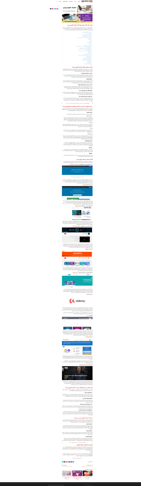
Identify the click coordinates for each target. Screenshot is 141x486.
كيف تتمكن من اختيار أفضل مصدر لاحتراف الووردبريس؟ (85, 55)
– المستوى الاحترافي (89, 62)
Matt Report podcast (83, 364)
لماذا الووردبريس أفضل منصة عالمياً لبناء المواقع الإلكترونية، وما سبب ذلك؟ (75, 103)
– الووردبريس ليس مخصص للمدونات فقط (87, 34)
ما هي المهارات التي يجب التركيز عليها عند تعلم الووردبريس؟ (84, 37)
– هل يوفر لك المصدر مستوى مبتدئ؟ (87, 58)
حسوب (87, 315)
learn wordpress (86, 184)
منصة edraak (75, 272)
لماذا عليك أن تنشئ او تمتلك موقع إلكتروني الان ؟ (76, 442)
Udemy (88, 294)
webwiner (77, 205)
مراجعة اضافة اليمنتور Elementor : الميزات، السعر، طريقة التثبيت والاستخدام (77, 478)
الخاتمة (91, 64)
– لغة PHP (90, 43)
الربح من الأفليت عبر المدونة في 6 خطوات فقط (87, 477)
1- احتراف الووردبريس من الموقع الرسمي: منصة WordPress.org (84, 46)
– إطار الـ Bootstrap (89, 42)
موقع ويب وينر (80, 454)
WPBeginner (87, 249)
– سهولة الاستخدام (89, 33)
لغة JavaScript (90, 41)
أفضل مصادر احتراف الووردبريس (88, 45)
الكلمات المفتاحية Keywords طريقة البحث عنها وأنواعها (66, 477)
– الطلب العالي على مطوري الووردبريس (87, 35)
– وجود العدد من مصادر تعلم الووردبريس (87, 36)
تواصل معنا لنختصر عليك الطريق (88, 63)
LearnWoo (87, 336)
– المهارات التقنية (90, 38)
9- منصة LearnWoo (89, 53)
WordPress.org (73, 164)
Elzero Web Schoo (76, 226)
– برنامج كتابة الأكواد (90, 39)
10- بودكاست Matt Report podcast (87, 54)
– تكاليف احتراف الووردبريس (88, 57)
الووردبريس (88, 69)
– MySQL (90, 44)
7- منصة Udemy (90, 51)
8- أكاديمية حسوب (89, 52)
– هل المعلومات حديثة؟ (89, 56)
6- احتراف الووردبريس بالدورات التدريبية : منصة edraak (85, 50)
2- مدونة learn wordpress (89, 47)
